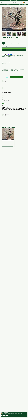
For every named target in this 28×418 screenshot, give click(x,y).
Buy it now (14, 50)
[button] (1, 2)
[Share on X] (22, 4)
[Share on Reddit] (25, 4)
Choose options (7, 145)
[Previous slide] (2, 34)
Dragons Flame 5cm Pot (7, 141)
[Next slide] (25, 34)
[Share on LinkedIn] (24, 4)
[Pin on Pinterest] (23, 4)
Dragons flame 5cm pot (9, 4)
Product (4, 4)
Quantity (3, 44)
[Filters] (24, 77)
